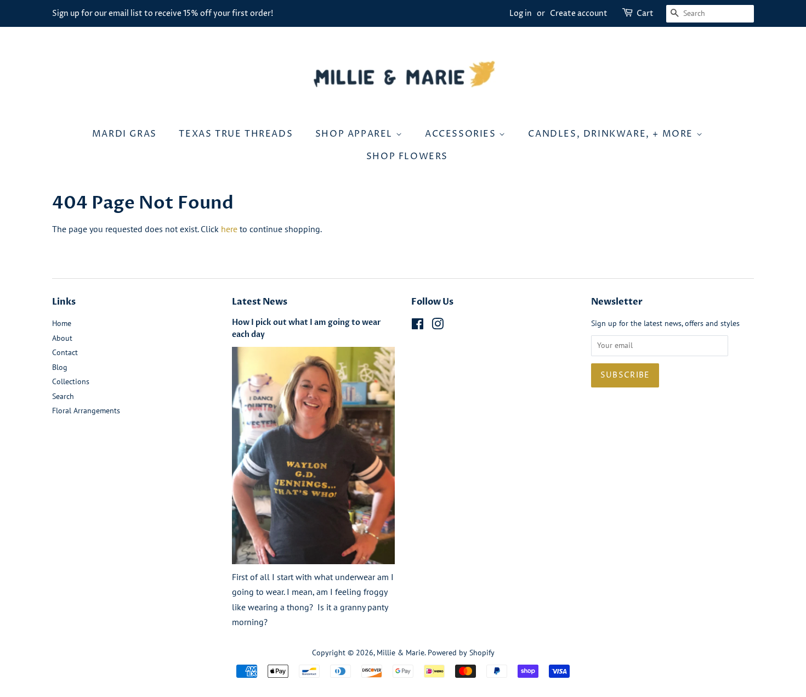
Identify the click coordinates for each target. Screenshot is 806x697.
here (229, 228)
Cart (645, 13)
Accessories (462, 134)
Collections (70, 381)
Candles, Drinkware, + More (612, 134)
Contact (65, 352)
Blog (59, 367)
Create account (579, 13)
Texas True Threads (236, 134)
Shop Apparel (355, 134)
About (62, 338)
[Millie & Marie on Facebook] (417, 326)
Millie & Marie (400, 652)
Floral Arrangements (86, 410)
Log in (520, 13)
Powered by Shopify (461, 652)
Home (61, 323)
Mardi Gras (124, 134)
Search (63, 396)
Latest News (259, 302)
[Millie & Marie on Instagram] (438, 326)
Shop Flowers (407, 156)
